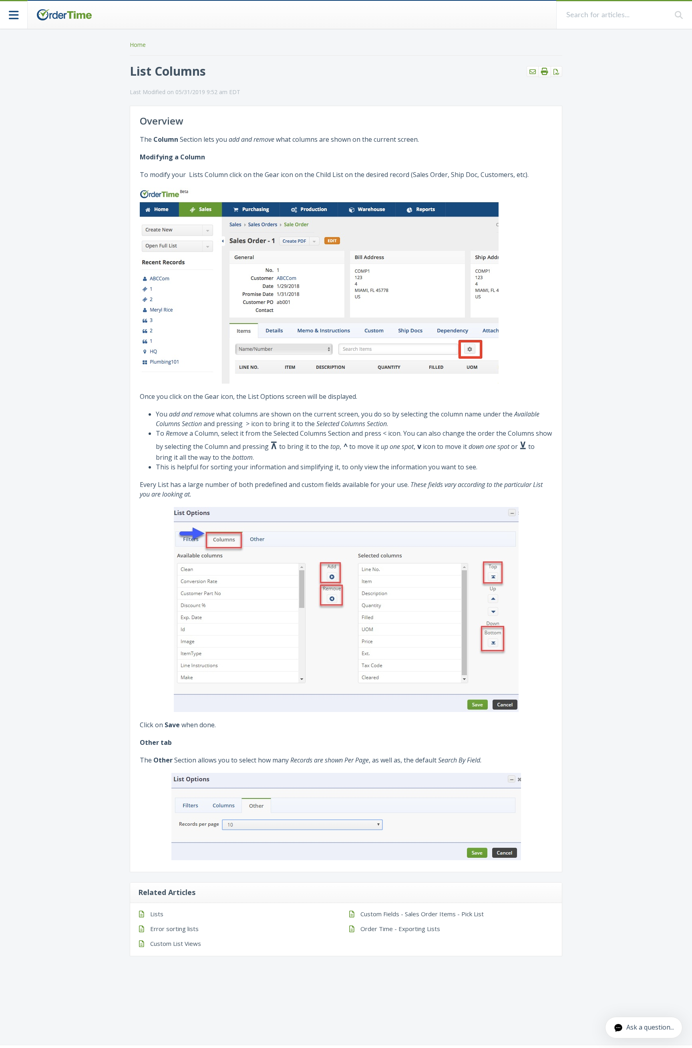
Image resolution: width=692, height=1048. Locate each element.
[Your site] (64, 15)
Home (138, 44)
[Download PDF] (556, 71)
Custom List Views (175, 943)
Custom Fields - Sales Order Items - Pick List (422, 914)
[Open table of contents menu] (14, 14)
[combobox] (616, 15)
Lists (156, 914)
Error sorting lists (174, 929)
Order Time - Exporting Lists (400, 929)
